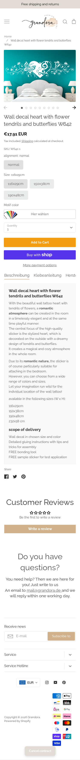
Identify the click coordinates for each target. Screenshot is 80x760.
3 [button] (31, 108)
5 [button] (40, 108)
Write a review (40, 529)
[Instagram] (47, 682)
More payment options (40, 265)
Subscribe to (61, 636)
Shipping (27, 141)
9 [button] (58, 108)
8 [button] (53, 108)
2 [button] (26, 108)
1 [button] (22, 108)
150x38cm (42, 184)
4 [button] (35, 108)
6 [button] (44, 108)
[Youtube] (55, 682)
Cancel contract (40, 751)
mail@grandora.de (44, 590)
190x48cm (16, 195)
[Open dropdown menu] (70, 654)
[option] (40, 76)
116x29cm (15, 184)
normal (13, 165)
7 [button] (49, 108)
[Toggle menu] (7, 21)
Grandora (34, 717)
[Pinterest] (64, 682)
